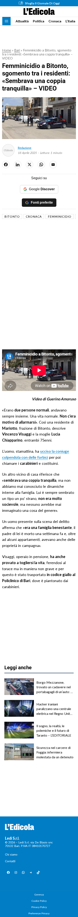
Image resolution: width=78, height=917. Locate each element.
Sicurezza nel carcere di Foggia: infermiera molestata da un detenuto (54, 752)
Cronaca (54, 21)
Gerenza (39, 894)
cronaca (34, 216)
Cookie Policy (39, 900)
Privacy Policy (39, 907)
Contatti (10, 861)
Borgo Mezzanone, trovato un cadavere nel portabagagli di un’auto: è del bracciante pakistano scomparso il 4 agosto (54, 687)
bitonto (12, 216)
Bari (17, 50)
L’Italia (70, 21)
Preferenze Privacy (39, 913)
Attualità (22, 21)
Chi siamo (11, 854)
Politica (38, 21)
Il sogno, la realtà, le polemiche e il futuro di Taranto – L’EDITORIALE (53, 730)
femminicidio (59, 216)
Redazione (24, 147)
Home (6, 50)
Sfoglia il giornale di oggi (42, 3)
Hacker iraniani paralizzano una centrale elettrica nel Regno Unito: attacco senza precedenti (54, 709)
